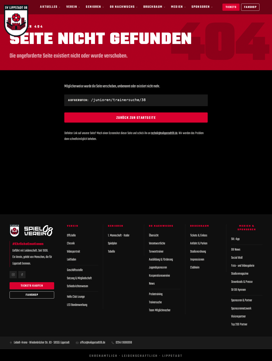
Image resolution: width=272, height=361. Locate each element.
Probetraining (155, 294)
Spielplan (112, 243)
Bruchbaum (152, 6)
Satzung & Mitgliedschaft (79, 278)
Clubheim (195, 267)
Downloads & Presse (241, 282)
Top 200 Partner (239, 324)
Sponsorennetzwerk (241, 308)
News (152, 283)
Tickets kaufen (32, 286)
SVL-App (235, 239)
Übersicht (154, 235)
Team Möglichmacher (159, 310)
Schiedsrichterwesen (77, 286)
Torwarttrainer (156, 251)
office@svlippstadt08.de (92, 342)
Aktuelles (49, 6)
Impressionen (197, 259)
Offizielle (71, 235)
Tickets (231, 7)
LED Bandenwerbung (77, 305)
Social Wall (237, 258)
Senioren (93, 6)
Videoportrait (73, 251)
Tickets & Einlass (198, 235)
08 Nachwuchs (122, 6)
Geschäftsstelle (75, 270)
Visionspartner (238, 316)
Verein (71, 6)
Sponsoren (201, 6)
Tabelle (111, 251)
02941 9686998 (124, 342)
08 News (235, 249)
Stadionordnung (198, 251)
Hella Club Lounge (76, 297)
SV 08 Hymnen (238, 290)
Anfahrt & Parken (198, 243)
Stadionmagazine (239, 273)
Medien (177, 6)
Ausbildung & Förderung (161, 259)
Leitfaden (71, 259)
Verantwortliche (157, 243)
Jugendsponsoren (158, 267)
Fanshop (250, 7)
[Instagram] (13, 274)
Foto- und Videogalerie (242, 265)
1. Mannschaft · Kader (118, 235)
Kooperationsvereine (159, 275)
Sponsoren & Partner (241, 300)
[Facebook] (21, 274)
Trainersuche (155, 302)
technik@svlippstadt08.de (164, 133)
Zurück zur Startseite (136, 118)
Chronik (71, 243)
